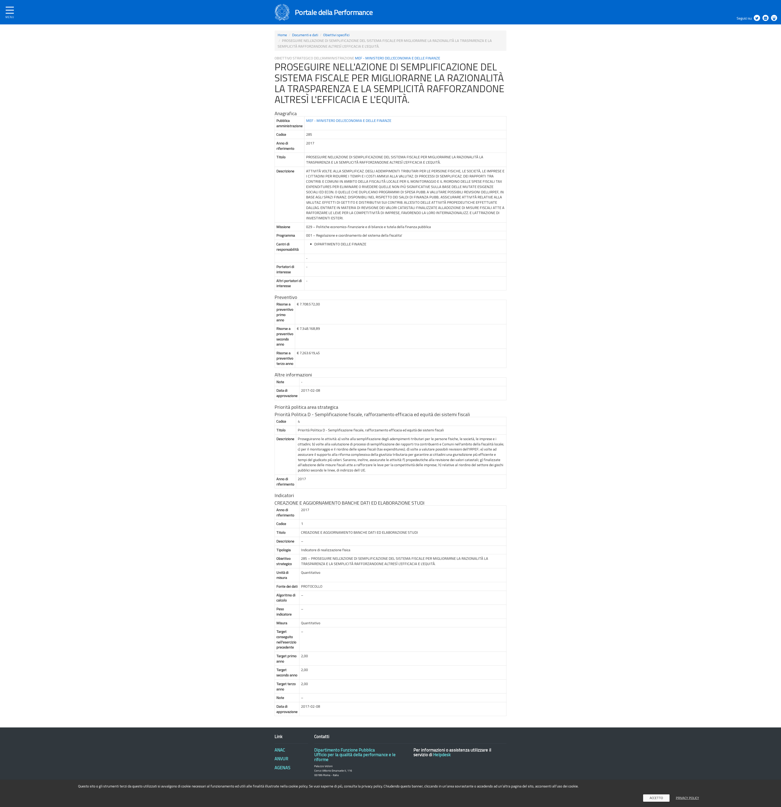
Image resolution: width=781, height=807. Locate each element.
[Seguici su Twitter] (756, 17)
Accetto (656, 797)
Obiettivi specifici (336, 35)
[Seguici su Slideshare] (774, 17)
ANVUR (281, 758)
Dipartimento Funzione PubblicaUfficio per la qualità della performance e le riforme (355, 755)
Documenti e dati (305, 35)
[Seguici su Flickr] (765, 17)
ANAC (280, 750)
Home (282, 35)
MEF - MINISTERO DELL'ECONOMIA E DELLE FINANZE (397, 58)
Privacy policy (687, 797)
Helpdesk (442, 754)
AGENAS (282, 767)
